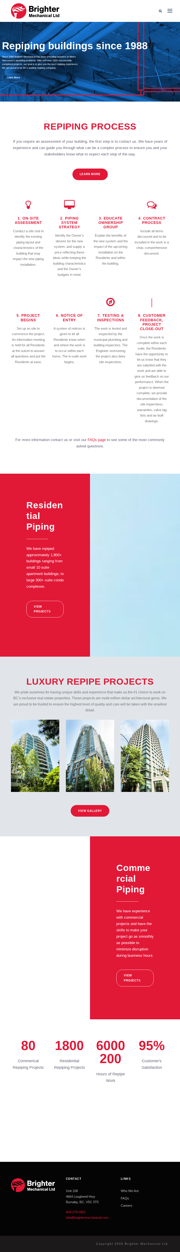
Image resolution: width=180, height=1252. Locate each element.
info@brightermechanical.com (87, 1217)
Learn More (13, 77)
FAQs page (97, 440)
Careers (126, 1205)
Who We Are (130, 1191)
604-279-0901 (76, 1212)
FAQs (125, 1198)
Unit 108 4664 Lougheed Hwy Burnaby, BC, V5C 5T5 (82, 1196)
